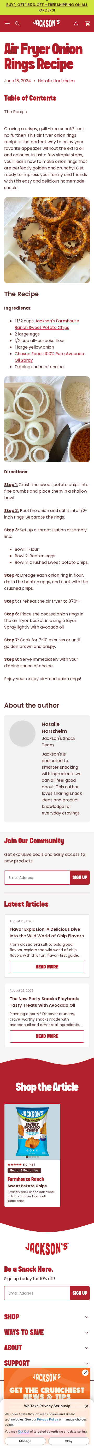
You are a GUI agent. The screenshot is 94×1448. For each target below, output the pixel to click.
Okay (69, 1441)
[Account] (76, 23)
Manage (25, 1441)
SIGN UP (80, 877)
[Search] (17, 23)
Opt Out (23, 1431)
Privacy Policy (47, 1419)
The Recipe (15, 112)
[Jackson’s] (46, 23)
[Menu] (7, 23)
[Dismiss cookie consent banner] (86, 1406)
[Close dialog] (85, 1372)
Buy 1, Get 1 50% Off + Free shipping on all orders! (47, 7)
